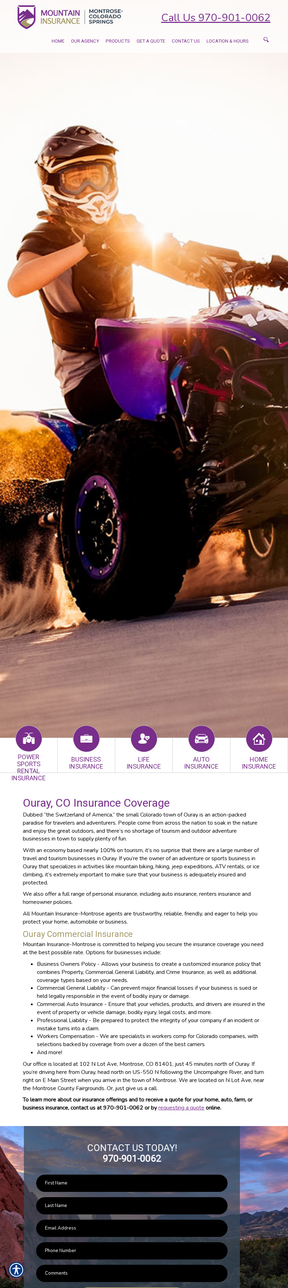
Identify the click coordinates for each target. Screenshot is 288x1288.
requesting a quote (181, 1108)
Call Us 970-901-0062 (215, 18)
